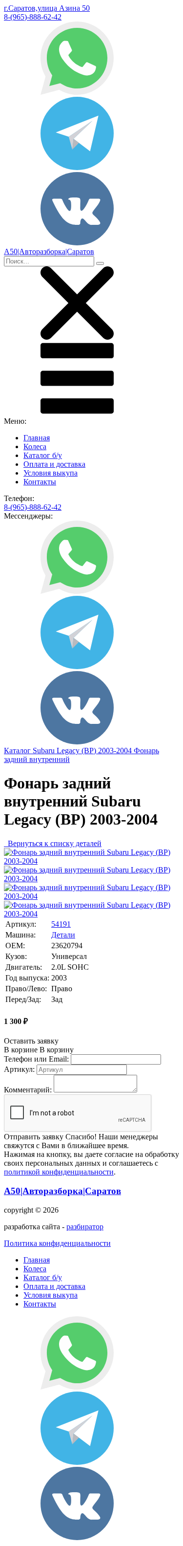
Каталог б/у (42, 455)
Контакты (39, 482)
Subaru (45, 750)
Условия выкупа (50, 473)
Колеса (34, 446)
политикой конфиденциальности (59, 1172)
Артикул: (19, 1069)
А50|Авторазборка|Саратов (62, 1191)
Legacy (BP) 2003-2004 (95, 750)
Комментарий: (28, 1090)
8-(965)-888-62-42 (32, 17)
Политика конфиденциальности (57, 1243)
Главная (36, 438)
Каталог (18, 750)
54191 (61, 924)
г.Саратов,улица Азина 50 (47, 8)
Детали (63, 935)
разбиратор (84, 1226)
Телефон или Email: (36, 1059)
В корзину (39, 1049)
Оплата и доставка (54, 464)
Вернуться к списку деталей (53, 843)
